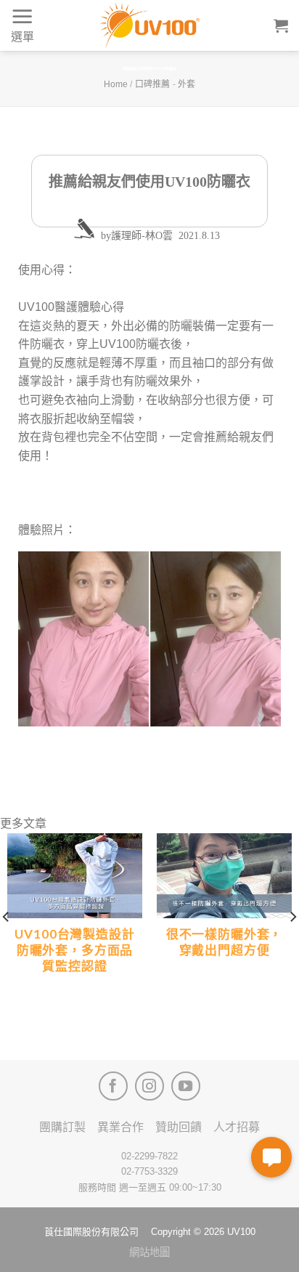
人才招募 (236, 1127)
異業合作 (120, 1127)
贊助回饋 (178, 1127)
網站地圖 (149, 1252)
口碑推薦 (152, 84)
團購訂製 (62, 1127)
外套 (186, 84)
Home (116, 84)
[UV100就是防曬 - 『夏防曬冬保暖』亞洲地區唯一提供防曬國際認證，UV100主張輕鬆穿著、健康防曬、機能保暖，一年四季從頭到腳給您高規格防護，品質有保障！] (149, 25)
